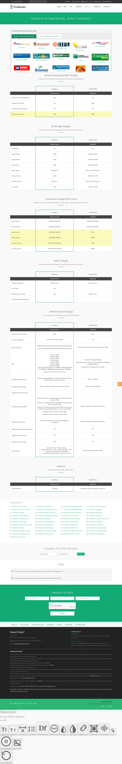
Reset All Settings (6, 762)
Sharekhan (41, 48)
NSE (21, 686)
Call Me (68, 1)
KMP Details (73, 689)
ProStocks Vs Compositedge (97, 528)
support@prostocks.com (21, 644)
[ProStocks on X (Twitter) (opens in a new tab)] (103, 706)
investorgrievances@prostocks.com (47, 686)
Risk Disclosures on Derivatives (62, 689)
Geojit (81, 60)
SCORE (39, 681)
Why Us (87, 6)
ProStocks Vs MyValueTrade (46, 521)
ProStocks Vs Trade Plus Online (47, 531)
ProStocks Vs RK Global (70, 528)
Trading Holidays (80, 624)
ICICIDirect (21, 47)
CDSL (37, 686)
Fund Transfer (24, 624)
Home (59, 6)
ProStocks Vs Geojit (18, 512)
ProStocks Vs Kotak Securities (72, 512)
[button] (28, 98)
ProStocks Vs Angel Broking (20, 515)
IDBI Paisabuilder (41, 60)
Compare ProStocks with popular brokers (24, 31)
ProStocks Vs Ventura (44, 518)
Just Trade (100, 72)
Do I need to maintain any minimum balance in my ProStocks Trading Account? (39, 571)
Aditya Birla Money (81, 74)
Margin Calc (85, 1)
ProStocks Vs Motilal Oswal (97, 506)
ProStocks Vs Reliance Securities (47, 509)
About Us (14, 624)
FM (27, 703)
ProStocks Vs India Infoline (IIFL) (73, 506)
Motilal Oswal (80, 50)
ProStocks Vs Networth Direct (46, 512)
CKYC (94, 689)
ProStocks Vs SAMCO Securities (73, 531)
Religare (61, 59)
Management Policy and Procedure (31, 689)
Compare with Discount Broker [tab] (49, 36)
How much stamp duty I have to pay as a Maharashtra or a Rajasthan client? (38, 578)
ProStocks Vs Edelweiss (70, 525)
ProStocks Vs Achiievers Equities (22, 525)
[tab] (61, 31)
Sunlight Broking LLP (76, 631)
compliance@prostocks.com (28, 678)
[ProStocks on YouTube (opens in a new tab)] (108, 706)
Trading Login (98, 1)
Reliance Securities (22, 59)
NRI (65, 6)
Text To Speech (104, 734)
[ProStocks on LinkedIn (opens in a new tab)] (111, 706)
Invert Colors (73, 734)
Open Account (76, 1)
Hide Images (17, 748)
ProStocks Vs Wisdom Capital (21, 531)
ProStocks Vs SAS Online (19, 521)
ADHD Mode (54, 734)
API (71, 6)
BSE (23, 686)
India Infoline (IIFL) (61, 48)
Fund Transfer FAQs (38, 624)
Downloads (50, 624)
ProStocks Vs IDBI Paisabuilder (72, 509)
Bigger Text (4, 730)
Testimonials (68, 624)
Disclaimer (19, 689)
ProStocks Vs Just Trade (70, 515)
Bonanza (41, 74)
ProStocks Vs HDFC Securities (21, 509)
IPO (91, 1)
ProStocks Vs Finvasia (18, 537)
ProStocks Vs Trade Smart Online (99, 518)
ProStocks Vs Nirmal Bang (45, 528)
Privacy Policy (13, 689)
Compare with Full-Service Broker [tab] (24, 36)
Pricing (78, 6)
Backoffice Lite (107, 1)
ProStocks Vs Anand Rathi (45, 525)
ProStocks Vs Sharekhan (44, 506)
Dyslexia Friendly (43, 728)
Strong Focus (94, 734)
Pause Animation (6, 748)
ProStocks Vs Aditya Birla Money (47, 515)
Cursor (113, 734)
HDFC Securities (100, 46)
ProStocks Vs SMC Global (71, 521)
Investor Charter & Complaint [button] (47, 689)
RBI (18, 703)
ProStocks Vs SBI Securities (20, 518)
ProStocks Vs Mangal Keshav (21, 534)
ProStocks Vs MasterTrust (45, 534)
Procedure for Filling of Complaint (85, 689)
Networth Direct (100, 62)
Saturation (63, 734)
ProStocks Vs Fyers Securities (98, 531)
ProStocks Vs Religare (95, 509)
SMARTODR (32, 686)
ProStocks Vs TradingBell (96, 534)
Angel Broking (61, 71)
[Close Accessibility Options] (6, 720)
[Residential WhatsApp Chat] (23, 1)
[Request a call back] (120, 384)
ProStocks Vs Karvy (18, 528)
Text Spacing (23, 731)
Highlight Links (83, 734)
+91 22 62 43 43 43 (17, 1)
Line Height (32, 734)
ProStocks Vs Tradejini (95, 521)
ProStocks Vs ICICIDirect (19, 506)
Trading (97, 6)
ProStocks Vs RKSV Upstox (71, 518)
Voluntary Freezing (101, 689)
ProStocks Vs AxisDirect (96, 525)
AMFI (22, 703)
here (48, 663)
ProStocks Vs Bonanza (95, 512)
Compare (81, 554)
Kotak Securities (22, 72)
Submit (62, 613)
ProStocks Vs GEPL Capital (71, 534)
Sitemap (59, 624)
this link (52, 665)
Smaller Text (13, 731)
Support (106, 6)
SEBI (35, 703)
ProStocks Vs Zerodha (95, 515)
